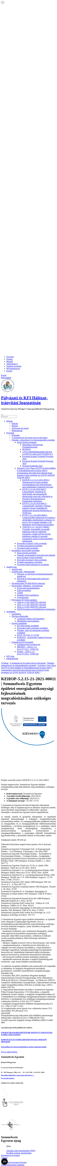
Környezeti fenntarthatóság (28, 588)
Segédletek (11, 611)
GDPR (20, 593)
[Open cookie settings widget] (4, 1161)
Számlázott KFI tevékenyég (28, 644)
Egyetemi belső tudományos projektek (33, 564)
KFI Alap (10, 656)
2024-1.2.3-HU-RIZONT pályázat (31, 607)
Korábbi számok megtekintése (19, 1153)
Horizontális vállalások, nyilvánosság (27, 586)
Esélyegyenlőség (24, 590)
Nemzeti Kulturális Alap (32, 466)
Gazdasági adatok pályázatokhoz (30, 619)
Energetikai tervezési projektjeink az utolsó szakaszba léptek (23, 1047)
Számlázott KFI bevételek (22, 642)
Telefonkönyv (12, 364)
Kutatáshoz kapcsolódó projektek (26, 550)
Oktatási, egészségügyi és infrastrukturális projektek (33, 440)
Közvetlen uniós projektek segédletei (32, 628)
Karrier (9, 371)
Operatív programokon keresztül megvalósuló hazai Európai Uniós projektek (36, 556)
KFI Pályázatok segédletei (28, 626)
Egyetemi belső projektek (27, 548)
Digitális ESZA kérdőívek (28, 595)
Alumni (4, 1158)
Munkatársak (17, 430)
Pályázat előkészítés (20, 616)
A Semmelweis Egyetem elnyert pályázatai (29, 438)
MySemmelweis (13, 368)
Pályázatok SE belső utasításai (24, 600)
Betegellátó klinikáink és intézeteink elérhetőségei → (17, 1075)
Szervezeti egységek (20, 428)
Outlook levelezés (13, 366)
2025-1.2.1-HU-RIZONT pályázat (31, 604)
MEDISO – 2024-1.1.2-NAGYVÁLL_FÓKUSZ (28, 648)
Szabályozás (11, 567)
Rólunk (9, 421)
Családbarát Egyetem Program (14, 1162)
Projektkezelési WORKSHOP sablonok (28, 583)
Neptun (9, 359)
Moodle (9, 361)
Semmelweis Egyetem (10, 1155)
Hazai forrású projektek (27, 442)
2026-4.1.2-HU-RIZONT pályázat (31, 602)
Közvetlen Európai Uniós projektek (32, 543)
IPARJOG (26, 449)
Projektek (10, 433)
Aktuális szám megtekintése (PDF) (20, 1151)
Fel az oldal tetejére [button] (9, 1052)
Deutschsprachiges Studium (12, 1165)
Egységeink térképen (7, 1078)
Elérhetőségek (12, 659)
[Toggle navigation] (2, 414)
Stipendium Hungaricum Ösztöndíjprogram (32, 446)
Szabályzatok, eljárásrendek (23, 572)
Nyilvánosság (22, 597)
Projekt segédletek (19, 623)
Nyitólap (4, 663)
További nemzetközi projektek (29, 546)
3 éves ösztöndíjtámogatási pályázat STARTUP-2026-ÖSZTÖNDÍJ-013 (37, 453)
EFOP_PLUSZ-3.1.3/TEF (28, 635)
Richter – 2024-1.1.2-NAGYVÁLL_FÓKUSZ (28, 652)
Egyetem (10, 357)
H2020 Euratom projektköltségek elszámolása (36, 609)
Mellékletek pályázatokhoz (28, 621)
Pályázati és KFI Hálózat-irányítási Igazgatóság (24, 400)
